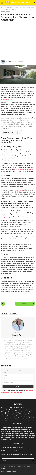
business (4, 99)
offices (4, 313)
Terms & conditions (24, 467)
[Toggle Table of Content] (18, 132)
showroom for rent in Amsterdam (23, 169)
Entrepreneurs (18, 190)
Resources (5, 12)
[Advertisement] (18, 41)
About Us (4, 467)
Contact (3, 468)
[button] (2, 2)
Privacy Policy (12, 467)
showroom (13, 313)
